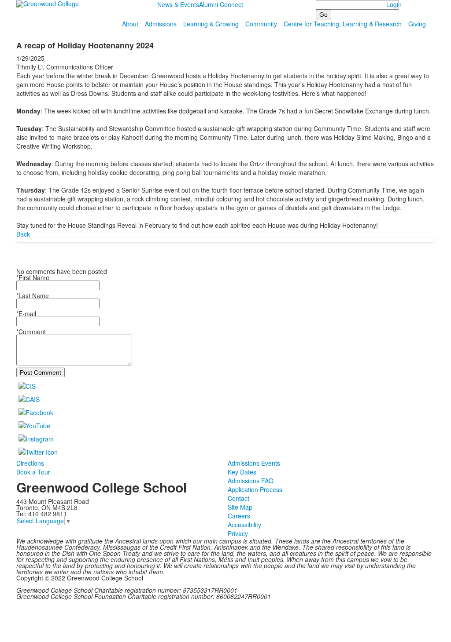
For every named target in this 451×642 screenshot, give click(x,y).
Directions (30, 463)
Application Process (255, 489)
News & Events (178, 4)
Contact (238, 498)
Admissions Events (254, 463)
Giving (417, 23)
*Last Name (32, 295)
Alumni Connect (221, 4)
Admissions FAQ (251, 480)
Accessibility (244, 524)
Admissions (161, 23)
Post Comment (40, 372)
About (130, 23)
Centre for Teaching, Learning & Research (343, 23)
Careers (239, 515)
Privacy (238, 533)
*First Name (32, 277)
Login (394, 4)
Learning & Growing (211, 23)
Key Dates (242, 471)
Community (261, 23)
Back (23, 234)
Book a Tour (33, 471)
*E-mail (26, 313)
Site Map (240, 507)
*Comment (31, 331)
